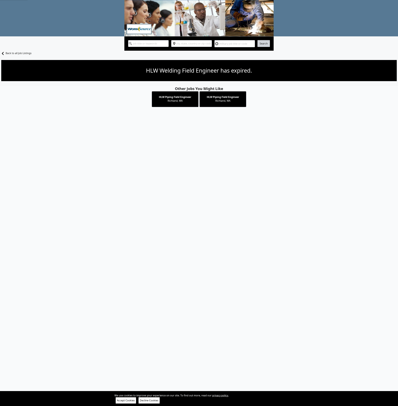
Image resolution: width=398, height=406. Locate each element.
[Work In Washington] (199, 18)
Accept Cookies (126, 400)
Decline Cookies (149, 400)
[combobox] (148, 43)
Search (264, 43)
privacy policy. (220, 395)
